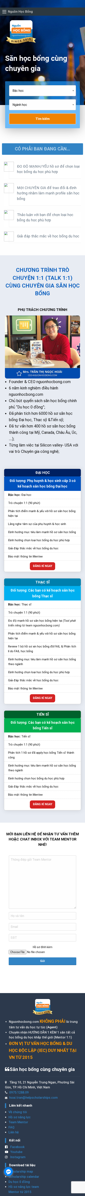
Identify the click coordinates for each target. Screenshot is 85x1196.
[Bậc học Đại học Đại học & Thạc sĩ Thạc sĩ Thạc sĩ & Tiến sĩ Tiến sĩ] (42, 92)
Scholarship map (20, 1171)
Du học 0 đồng (19, 1182)
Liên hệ (13, 1132)
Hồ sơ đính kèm (42, 947)
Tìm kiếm (42, 119)
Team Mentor (18, 1122)
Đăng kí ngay (42, 566)
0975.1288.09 (19, 1092)
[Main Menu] (4, 11)
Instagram (17, 1157)
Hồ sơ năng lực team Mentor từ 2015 (23, 1189)
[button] (42, 149)
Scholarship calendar (23, 1177)
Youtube (15, 1152)
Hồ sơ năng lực (19, 1117)
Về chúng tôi (17, 1112)
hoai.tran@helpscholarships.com (33, 1097)
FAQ (11, 1127)
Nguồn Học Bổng (20, 11)
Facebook (17, 1147)
